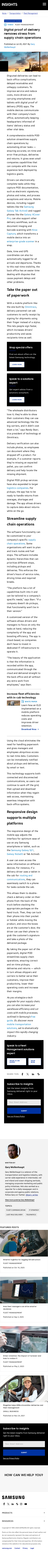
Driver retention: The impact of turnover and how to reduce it (22, 1357)
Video (10, 25)
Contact (17, 1548)
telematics (31, 1215)
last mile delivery (14, 1215)
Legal (32, 1548)
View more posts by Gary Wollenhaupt (19, 1200)
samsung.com (7, 1548)
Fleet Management (31, 13)
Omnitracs (30, 307)
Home (4, 13)
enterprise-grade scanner (20, 241)
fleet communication (15, 1210)
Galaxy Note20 (15, 854)
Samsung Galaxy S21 (22, 850)
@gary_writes (32, 1195)
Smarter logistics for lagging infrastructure (21, 1260)
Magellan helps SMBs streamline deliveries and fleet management (23, 1406)
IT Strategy (34, 1210)
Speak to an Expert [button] (15, 1061)
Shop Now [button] (33, 1061)
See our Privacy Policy (16, 1116)
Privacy (25, 1548)
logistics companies (18, 488)
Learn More (17, 364)
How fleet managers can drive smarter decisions (20, 1308)
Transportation (15, 13)
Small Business (11, 1411)
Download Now (29, 729)
